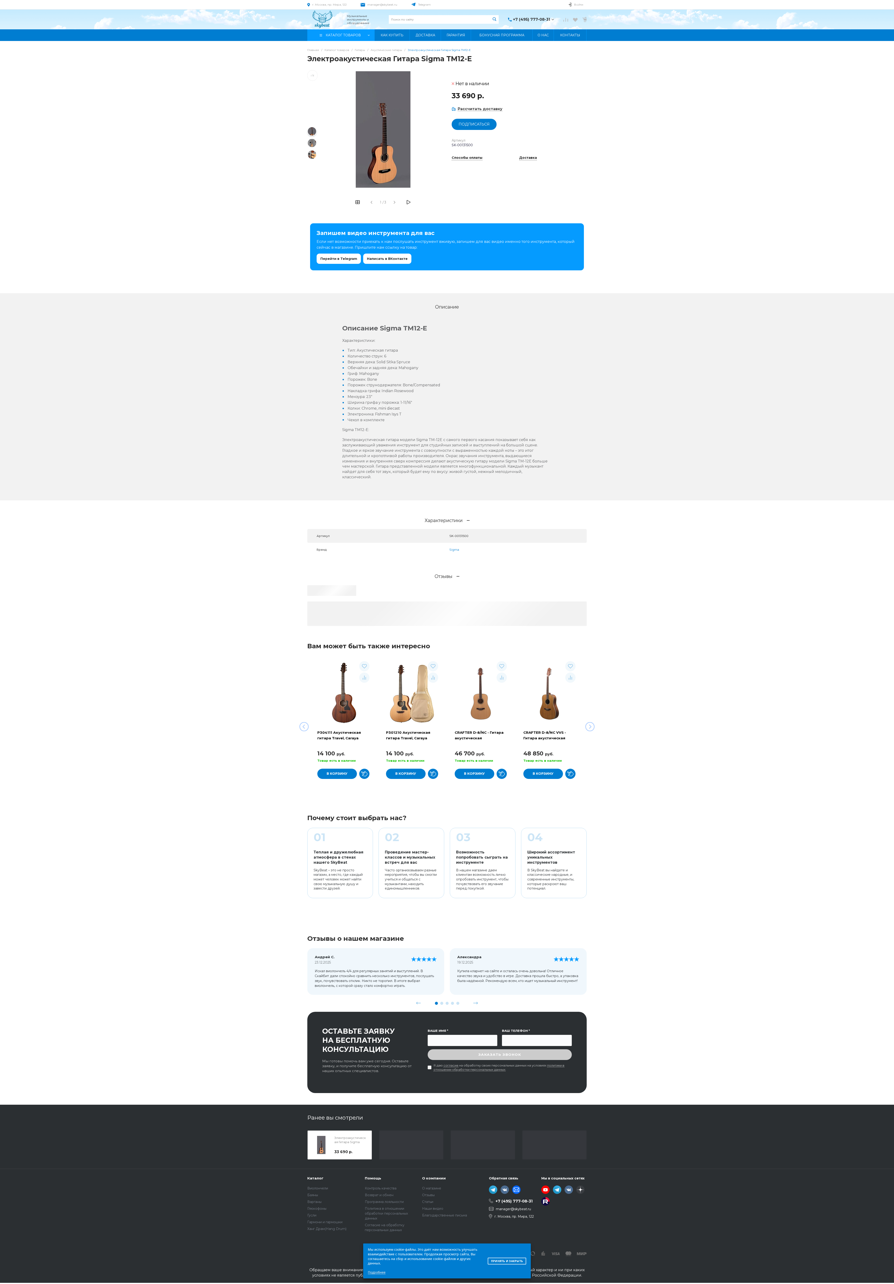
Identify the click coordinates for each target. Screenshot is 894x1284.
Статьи (427, 1202)
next (475, 1003)
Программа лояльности (384, 1202)
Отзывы (428, 1195)
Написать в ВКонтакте (387, 259)
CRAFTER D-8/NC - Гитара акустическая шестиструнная (479, 738)
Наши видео (432, 1208)
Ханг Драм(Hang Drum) (326, 1229)
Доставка (528, 158)
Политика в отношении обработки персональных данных (386, 1213)
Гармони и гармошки (324, 1222)
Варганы (314, 1202)
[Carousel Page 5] (457, 1003)
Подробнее (377, 1272)
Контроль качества (380, 1188)
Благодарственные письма (444, 1215)
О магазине (431, 1188)
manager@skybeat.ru (382, 4)
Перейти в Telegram (338, 259)
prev (418, 1003)
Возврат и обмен (379, 1195)
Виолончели (317, 1188)
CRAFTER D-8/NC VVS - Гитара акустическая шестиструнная (544, 738)
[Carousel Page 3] (447, 1003)
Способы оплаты (467, 158)
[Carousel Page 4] (452, 1003)
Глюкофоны (316, 1208)
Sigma (454, 549)
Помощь (373, 1178)
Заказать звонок (499, 1054)
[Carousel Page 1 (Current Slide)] (436, 1003)
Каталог (315, 1178)
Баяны (312, 1195)
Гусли (311, 1215)
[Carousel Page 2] (441, 1003)
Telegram (424, 4)
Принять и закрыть (507, 1261)
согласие (451, 1065)
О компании (434, 1178)
